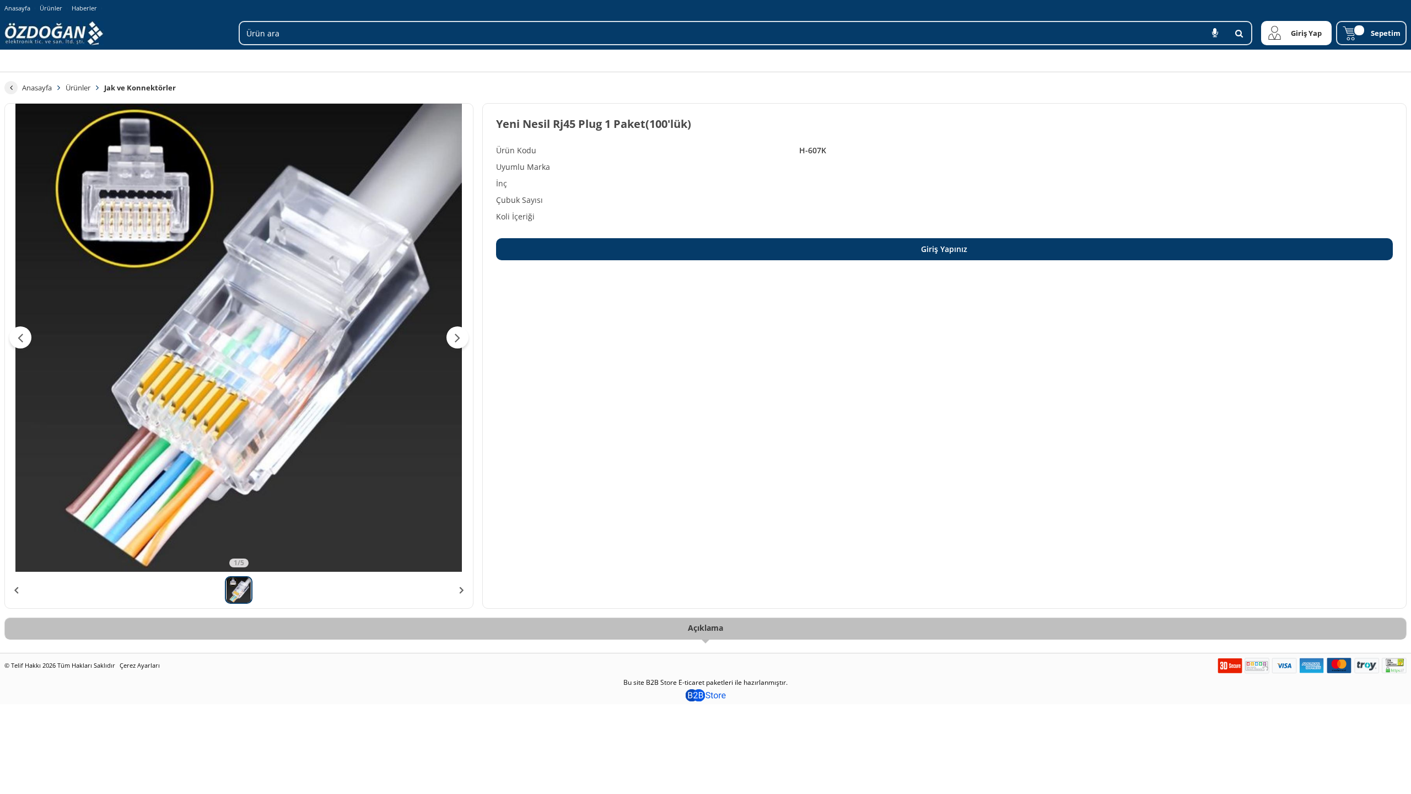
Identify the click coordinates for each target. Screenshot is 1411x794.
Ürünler (51, 8)
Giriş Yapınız (944, 249)
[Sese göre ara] (1215, 33)
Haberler (84, 8)
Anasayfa (17, 8)
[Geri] (11, 87)
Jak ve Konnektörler (140, 88)
